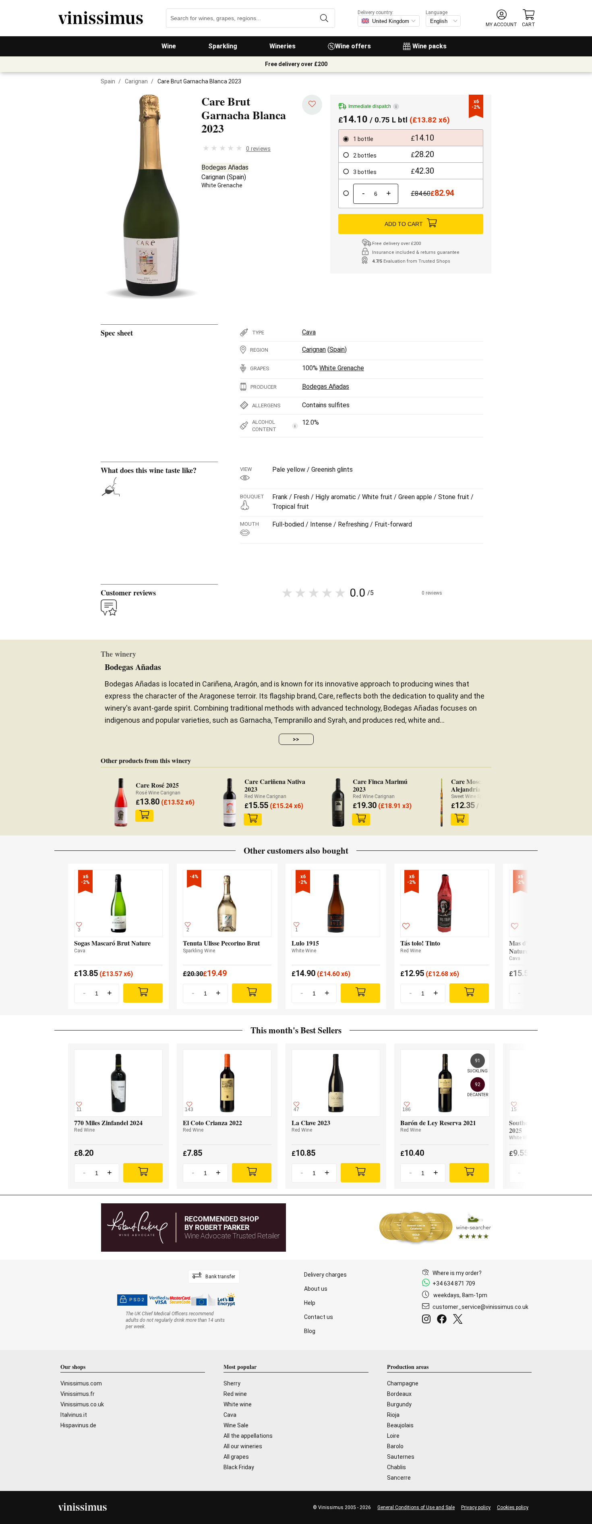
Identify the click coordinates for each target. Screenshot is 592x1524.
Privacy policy (476, 1507)
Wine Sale (236, 1425)
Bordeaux (399, 1394)
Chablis (396, 1467)
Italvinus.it (73, 1415)
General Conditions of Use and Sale (416, 1507)
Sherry (232, 1383)
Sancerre (399, 1477)
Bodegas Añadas (224, 167)
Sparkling (222, 46)
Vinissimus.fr (77, 1394)
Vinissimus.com (81, 1383)
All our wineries (243, 1446)
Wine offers (353, 46)
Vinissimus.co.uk (82, 1404)
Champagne (402, 1383)
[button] (501, 18)
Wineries (282, 46)
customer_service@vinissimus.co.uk (480, 1307)
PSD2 (137, 1299)
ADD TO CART (404, 224)
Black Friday (239, 1467)
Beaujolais (400, 1425)
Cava (309, 332)
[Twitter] (459, 1320)
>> (296, 739)
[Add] (143, 993)
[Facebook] (443, 1320)
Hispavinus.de (78, 1425)
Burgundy (399, 1404)
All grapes (236, 1457)
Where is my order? (457, 1273)
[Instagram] (428, 1320)
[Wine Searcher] (435, 1227)
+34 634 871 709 (454, 1283)
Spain (108, 81)
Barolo (395, 1446)
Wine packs (429, 46)
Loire (393, 1436)
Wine (168, 46)
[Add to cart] (144, 816)
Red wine (235, 1394)
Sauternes (400, 1457)
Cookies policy (512, 1507)
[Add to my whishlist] (312, 105)
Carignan (136, 81)
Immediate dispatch (372, 106)
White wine (238, 1404)
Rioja (393, 1415)
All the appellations (248, 1436)
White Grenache (221, 185)
